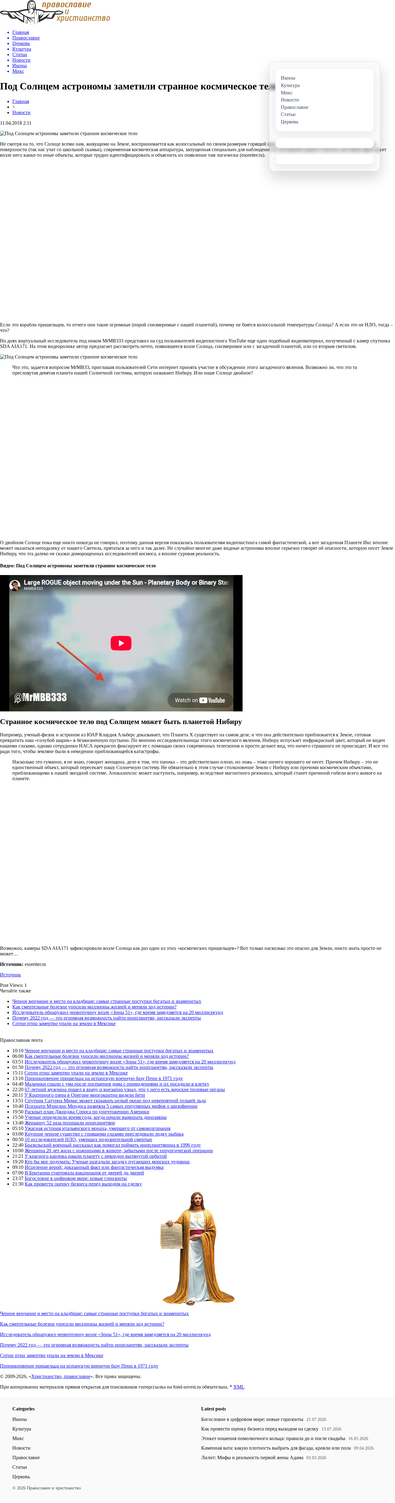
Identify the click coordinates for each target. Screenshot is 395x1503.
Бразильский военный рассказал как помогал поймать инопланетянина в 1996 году (113, 1145)
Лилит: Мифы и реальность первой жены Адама (252, 1457)
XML (238, 1386)
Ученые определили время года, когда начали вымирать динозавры (96, 1117)
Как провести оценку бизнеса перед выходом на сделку (83, 1183)
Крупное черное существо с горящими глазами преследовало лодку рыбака (104, 1134)
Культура (21, 1428)
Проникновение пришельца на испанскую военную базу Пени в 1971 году (104, 1078)
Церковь (21, 1476)
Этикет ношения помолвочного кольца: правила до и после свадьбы (273, 1438)
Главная (20, 101)
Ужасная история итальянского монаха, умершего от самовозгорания (97, 1128)
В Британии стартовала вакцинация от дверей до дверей (84, 1172)
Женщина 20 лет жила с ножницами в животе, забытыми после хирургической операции (119, 1150)
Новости (21, 112)
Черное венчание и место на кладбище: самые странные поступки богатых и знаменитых (106, 1001)
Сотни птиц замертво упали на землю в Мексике (64, 1023)
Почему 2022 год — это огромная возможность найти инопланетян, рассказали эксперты (106, 1018)
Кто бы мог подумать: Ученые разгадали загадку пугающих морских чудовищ (107, 1161)
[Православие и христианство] (55, 23)
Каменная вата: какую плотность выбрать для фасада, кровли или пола (276, 1448)
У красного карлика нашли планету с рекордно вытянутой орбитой (96, 1156)
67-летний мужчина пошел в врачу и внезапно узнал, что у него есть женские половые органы (125, 1089)
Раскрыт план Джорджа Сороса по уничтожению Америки (87, 1111)
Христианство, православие (60, 1376)
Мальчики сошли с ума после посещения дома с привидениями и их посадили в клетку (117, 1084)
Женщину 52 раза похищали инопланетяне (70, 1122)
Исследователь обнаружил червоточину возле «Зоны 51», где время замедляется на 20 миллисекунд (117, 1012)
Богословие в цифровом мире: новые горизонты (76, 1178)
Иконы (19, 1419)
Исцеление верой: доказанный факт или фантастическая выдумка (94, 1167)
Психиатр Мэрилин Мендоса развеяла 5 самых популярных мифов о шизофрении (111, 1106)
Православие (26, 1457)
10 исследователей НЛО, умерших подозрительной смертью (88, 1139)
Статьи (19, 1467)
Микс (18, 1438)
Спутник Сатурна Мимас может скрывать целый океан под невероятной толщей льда (115, 1100)
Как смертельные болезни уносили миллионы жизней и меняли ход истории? (94, 1006)
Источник (10, 974)
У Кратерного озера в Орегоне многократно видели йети (84, 1095)
